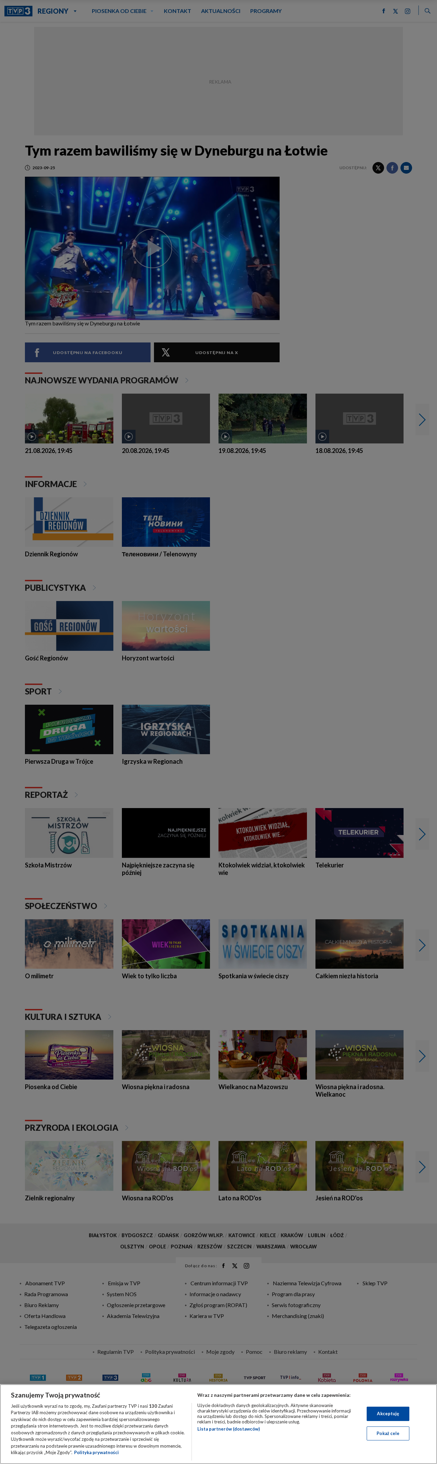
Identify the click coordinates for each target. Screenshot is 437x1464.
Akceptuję (388, 1413)
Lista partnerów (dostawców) (228, 1429)
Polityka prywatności (96, 1452)
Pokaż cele (388, 1433)
